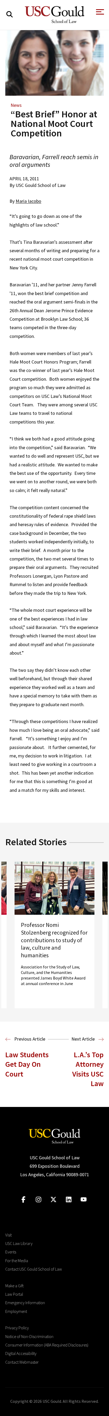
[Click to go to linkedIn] (69, 1200)
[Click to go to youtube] (84, 1200)
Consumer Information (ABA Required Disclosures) (46, 1345)
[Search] (9, 14)
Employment (16, 1311)
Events (10, 1251)
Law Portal (14, 1294)
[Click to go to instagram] (38, 1200)
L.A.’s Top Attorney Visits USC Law (88, 1069)
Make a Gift (14, 1285)
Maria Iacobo (28, 201)
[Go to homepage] (54, 1135)
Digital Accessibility (21, 1353)
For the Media (16, 1260)
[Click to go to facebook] (23, 1200)
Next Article (83, 1039)
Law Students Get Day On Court (27, 1064)
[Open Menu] (99, 13)
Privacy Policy (17, 1327)
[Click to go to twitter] (54, 1200)
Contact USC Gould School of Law (33, 1269)
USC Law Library (19, 1243)
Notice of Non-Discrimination (29, 1336)
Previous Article (29, 1039)
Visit (8, 1235)
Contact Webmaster (22, 1362)
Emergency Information (25, 1302)
